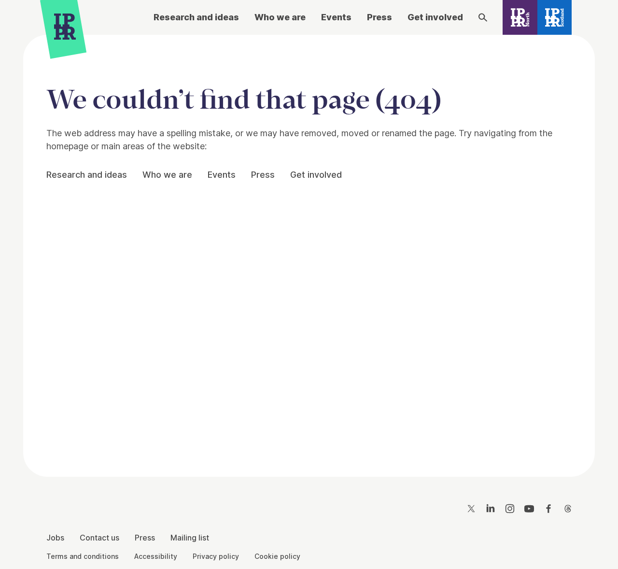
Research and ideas (196, 17)
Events (336, 17)
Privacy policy (216, 556)
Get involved (435, 17)
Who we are (280, 17)
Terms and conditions (82, 556)
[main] (309, 248)
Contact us (99, 537)
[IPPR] (65, 29)
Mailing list (189, 537)
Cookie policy (277, 556)
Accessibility (155, 556)
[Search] (482, 17)
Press (379, 17)
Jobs (55, 537)
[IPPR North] (520, 17)
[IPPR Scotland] (554, 17)
